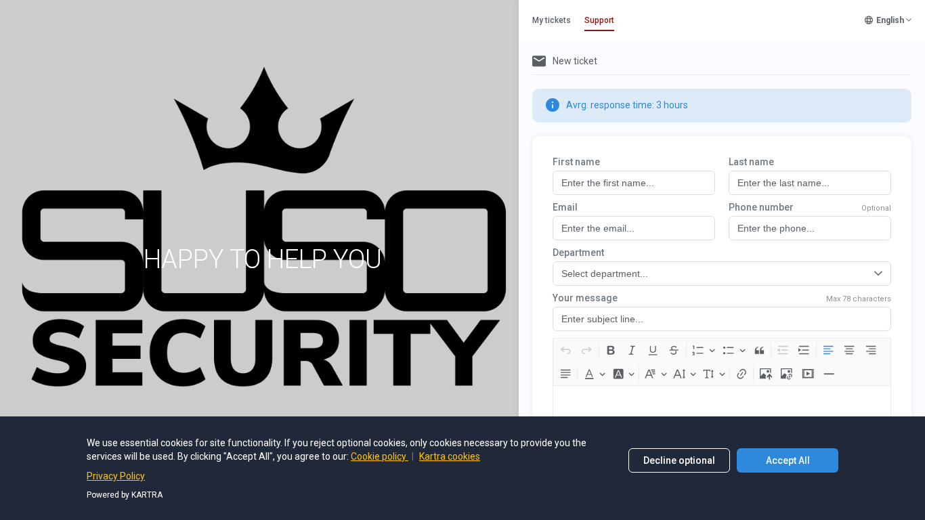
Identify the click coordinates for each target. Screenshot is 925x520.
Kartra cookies (449, 456)
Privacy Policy (116, 476)
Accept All (788, 460)
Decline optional (679, 460)
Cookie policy (379, 456)
